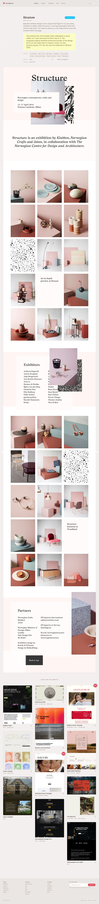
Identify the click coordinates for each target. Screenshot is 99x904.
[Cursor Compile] (17, 750)
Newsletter (28, 892)
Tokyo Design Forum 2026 (75, 862)
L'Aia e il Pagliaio (8, 817)
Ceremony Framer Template (43, 793)
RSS (48, 892)
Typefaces (5, 890)
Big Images (49, 53)
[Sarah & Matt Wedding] (81, 750)
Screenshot (69, 17)
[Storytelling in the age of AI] (49, 818)
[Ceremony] (49, 772)
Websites (5, 884)
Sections (5, 886)
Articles (5, 892)
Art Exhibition (33, 53)
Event (30, 59)
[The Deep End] (81, 795)
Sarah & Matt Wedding (73, 771)
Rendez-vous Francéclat (42, 748)
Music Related (81, 818)
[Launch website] (63, 702)
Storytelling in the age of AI (43, 839)
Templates (5, 888)
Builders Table (7, 725)
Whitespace (65, 56)
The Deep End (71, 816)
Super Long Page (51, 56)
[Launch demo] (95, 725)
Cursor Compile (7, 771)
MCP (26, 890)
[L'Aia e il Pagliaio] (17, 796)
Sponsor (27, 894)
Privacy (90, 900)
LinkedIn (49, 888)
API (26, 888)
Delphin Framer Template (74, 725)
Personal (73, 772)
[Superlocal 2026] (49, 692)
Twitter (49, 884)
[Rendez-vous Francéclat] (49, 727)
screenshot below (33, 41)
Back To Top (41, 53)
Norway (32, 56)
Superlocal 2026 (40, 702)
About (94, 900)
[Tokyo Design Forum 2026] (81, 841)
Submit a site (28, 884)
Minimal (59, 59)
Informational (81, 727)
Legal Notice (84, 900)
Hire (26, 886)
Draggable (56, 53)
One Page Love (9, 3)
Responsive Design (40, 56)
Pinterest (49, 890)
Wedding (78, 772)
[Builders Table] (17, 704)
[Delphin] (81, 704)
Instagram (49, 886)
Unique (59, 56)
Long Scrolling (64, 53)
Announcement (70, 727)
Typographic (65, 59)
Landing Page (10, 727)
